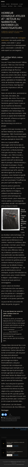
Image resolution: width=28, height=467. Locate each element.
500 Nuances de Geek (16, 461)
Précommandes (14, 4)
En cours (17, 31)
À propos (20, 6)
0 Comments (16, 32)
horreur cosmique (6, 420)
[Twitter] (2, 414)
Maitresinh (5, 31)
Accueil (3, 4)
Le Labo (21, 4)
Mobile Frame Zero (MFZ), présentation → (21, 428)
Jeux (7, 32)
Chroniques (4, 6)
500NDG (3, 1)
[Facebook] (5, 414)
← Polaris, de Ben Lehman (6, 428)
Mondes (8, 4)
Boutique (10, 6)
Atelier (17, 417)
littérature (11, 32)
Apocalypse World (10, 417)
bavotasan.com (20, 464)
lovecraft (14, 420)
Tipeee (15, 6)
